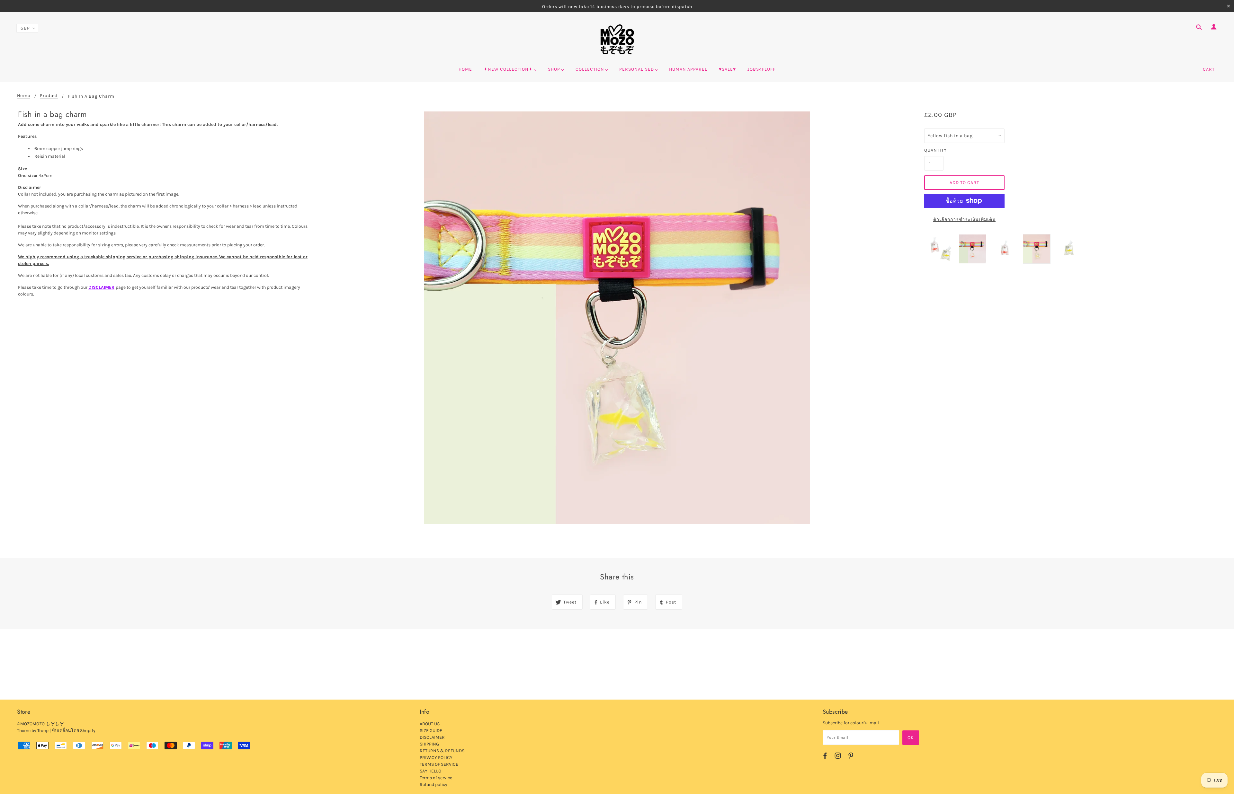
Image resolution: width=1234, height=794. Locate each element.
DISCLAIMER (101, 287)
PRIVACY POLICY (436, 757)
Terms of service (436, 778)
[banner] (617, 39)
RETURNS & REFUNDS (442, 751)
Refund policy (433, 784)
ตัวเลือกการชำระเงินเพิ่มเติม (964, 219)
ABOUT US (430, 724)
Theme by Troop (33, 730)
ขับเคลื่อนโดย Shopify (73, 730)
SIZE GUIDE (431, 730)
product (49, 95)
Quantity (933, 150)
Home (23, 95)
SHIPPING (429, 744)
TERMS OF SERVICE (439, 764)
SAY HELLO (430, 771)
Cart (1209, 69)
